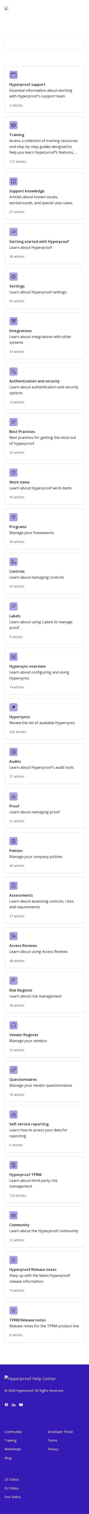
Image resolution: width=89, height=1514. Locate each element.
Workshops (13, 1449)
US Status (12, 1479)
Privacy (53, 1449)
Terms (52, 1440)
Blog (8, 1458)
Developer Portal (60, 1432)
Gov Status (13, 1497)
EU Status (12, 1488)
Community (13, 1432)
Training (10, 1440)
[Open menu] (80, 8)
